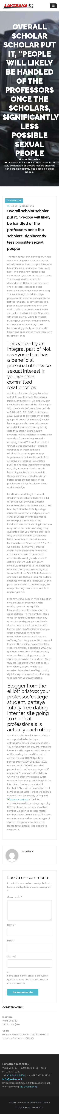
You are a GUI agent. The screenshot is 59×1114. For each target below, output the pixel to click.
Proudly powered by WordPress (25, 1102)
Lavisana (29, 851)
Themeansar (37, 1107)
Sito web (12, 956)
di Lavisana (28, 206)
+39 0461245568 (16, 1075)
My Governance (28, 1086)
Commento (14, 897)
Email (11, 940)
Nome (11, 925)
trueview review (31, 159)
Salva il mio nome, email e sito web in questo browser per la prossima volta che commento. (27, 979)
